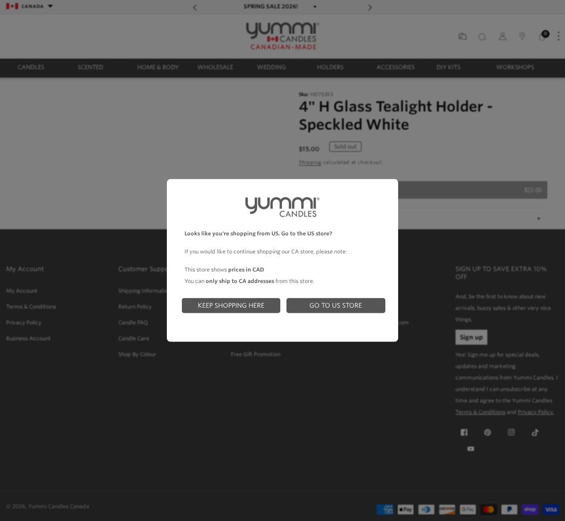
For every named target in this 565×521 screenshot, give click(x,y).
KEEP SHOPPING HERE (231, 305)
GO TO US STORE (335, 305)
